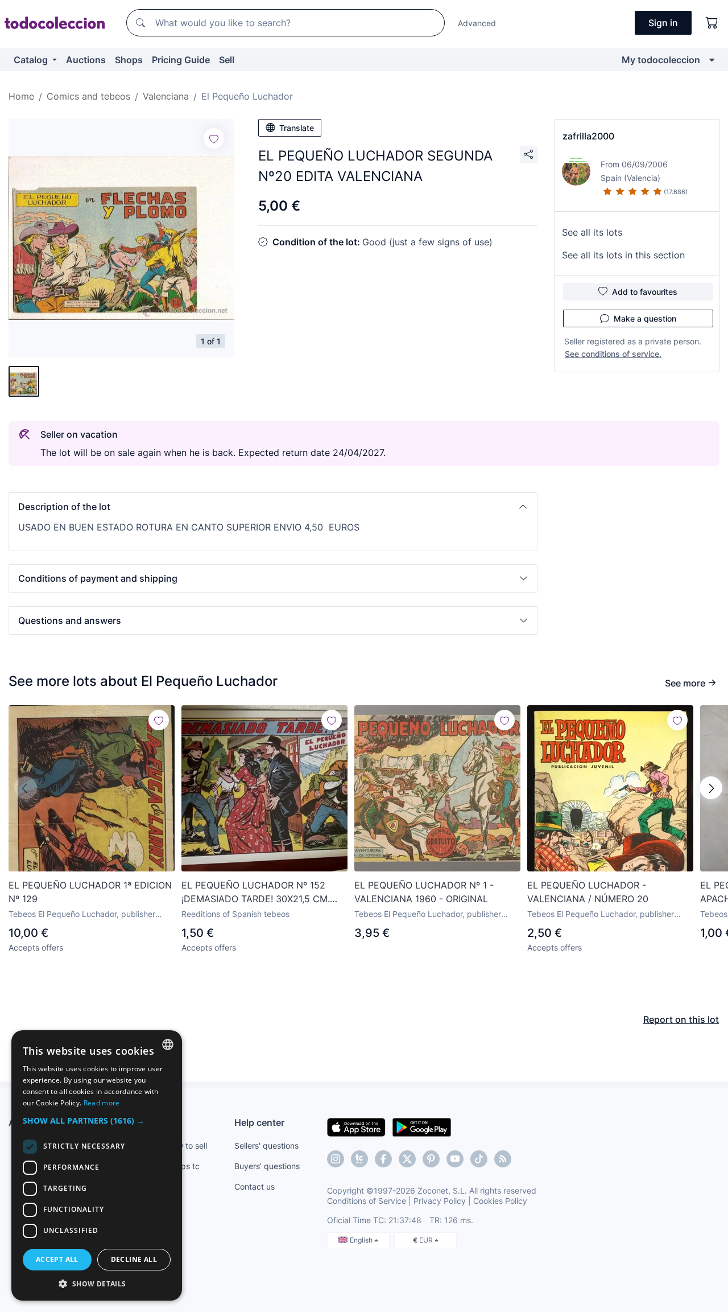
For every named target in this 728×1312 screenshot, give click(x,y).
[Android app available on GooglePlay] (421, 1126)
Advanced (477, 23)
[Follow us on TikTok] (478, 1158)
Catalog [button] (32, 59)
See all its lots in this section (623, 255)
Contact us (254, 1186)
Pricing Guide (181, 59)
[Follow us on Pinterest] (431, 1158)
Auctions (86, 59)
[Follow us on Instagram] (335, 1158)
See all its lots (592, 232)
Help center (259, 1122)
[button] (273, 506)
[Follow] (214, 138)
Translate (296, 128)
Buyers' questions (267, 1166)
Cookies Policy (500, 1201)
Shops (129, 59)
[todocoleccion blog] (502, 1158)
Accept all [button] (57, 1259)
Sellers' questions (266, 1145)
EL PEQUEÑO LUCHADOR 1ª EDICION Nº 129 (90, 891)
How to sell (187, 1145)
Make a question (645, 318)
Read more (102, 1103)
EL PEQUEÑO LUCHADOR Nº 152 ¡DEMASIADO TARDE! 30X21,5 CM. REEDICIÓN (255, 892)
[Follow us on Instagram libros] (359, 1158)
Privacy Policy (439, 1201)
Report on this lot (681, 1019)
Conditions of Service (366, 1201)
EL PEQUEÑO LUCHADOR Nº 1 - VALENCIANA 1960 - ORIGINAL (424, 891)
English (362, 1240)
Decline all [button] (134, 1259)
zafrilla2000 (588, 136)
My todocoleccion (661, 59)
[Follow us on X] (407, 1158)
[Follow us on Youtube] (455, 1158)
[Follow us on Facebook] (383, 1158)
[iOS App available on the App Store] (356, 1126)
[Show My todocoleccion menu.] (712, 59)
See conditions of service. (613, 354)
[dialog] (96, 1165)
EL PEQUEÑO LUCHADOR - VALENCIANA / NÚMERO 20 (587, 891)
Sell (226, 59)
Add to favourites (644, 292)
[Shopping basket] (712, 22)
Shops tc (183, 1166)
